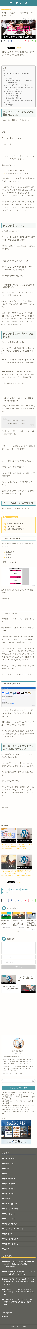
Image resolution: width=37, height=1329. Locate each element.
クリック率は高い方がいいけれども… (16, 85)
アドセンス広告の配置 (14, 93)
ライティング (9, 1163)
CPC (13, 889)
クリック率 (6, 889)
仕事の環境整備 (9, 1179)
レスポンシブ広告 (13, 96)
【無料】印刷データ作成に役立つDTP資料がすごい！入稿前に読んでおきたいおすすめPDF (19, 1302)
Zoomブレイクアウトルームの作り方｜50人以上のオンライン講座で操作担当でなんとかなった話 (18, 1111)
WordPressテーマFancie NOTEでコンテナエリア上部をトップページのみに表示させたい (19, 1291)
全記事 (6, 1249)
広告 (18, 889)
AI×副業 (7, 1199)
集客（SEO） (9, 1234)
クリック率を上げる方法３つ (13, 91)
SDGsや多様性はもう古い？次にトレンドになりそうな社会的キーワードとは (19, 1273)
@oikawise (5, 1316)
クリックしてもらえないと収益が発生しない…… (18, 75)
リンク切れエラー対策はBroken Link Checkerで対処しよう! (24, 847)
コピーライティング (11, 1239)
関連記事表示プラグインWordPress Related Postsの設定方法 (24, 874)
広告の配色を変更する (14, 98)
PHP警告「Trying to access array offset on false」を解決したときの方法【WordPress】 (19, 1264)
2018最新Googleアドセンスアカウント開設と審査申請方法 (8, 846)
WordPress (25, 889)
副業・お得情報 (9, 1184)
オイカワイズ (18, 3)
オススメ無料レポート (12, 1204)
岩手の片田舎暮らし (11, 1244)
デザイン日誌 (9, 1194)
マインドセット (9, 1214)
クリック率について (11, 78)
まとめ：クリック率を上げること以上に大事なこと (18, 101)
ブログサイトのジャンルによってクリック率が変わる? (20, 81)
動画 (5, 1173)
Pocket (18, 48)
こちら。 (21, 1073)
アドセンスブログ (6, 9)
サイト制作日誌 (9, 1189)
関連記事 (10, 105)
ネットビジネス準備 (11, 1209)
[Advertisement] (18, 1013)
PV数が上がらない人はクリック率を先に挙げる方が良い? (20, 88)
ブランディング (9, 1158)
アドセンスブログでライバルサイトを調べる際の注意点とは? (8, 873)
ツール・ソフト (9, 1219)
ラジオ (6, 1168)
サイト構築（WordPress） (14, 1229)
